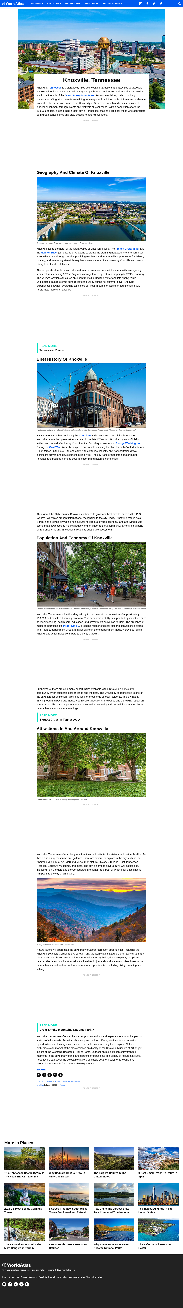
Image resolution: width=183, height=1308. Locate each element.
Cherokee (85, 435)
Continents (35, 3)
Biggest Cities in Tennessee (58, 719)
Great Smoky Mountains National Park (65, 1029)
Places (62, 1085)
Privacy (23, 1277)
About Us (43, 1277)
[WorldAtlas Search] (179, 3)
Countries (54, 3)
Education (91, 3)
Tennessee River (50, 350)
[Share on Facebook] (44, 1075)
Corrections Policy (77, 1277)
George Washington (128, 443)
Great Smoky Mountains (79, 95)
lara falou (40, 1085)
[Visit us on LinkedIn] (27, 1284)
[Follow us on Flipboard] (4, 1284)
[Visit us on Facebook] (10, 1284)
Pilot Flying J (71, 625)
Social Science (112, 3)
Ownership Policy (94, 1277)
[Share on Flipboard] (39, 1075)
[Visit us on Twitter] (16, 1284)
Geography (72, 3)
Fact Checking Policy (57, 1277)
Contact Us (14, 1277)
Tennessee (54, 87)
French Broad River (127, 248)
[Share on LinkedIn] (60, 1075)
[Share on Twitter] (49, 1075)
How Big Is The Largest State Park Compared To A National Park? (112, 1212)
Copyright (32, 1277)
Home (5, 1277)
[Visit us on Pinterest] (21, 1284)
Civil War (54, 447)
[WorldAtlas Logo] (14, 3)
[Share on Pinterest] (55, 1075)
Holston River (49, 252)
